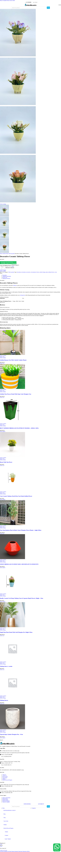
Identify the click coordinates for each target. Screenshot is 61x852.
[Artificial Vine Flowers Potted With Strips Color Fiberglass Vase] (12, 388)
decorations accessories (25, 272)
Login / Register (8, 838)
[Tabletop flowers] (12, 694)
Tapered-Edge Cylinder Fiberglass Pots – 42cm (11, 734)
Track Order (4, 777)
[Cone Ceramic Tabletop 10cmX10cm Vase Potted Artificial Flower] (12, 490)
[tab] (4, 275)
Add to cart (8, 267)
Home (1, 253)
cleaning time (22, 295)
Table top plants (12, 253)
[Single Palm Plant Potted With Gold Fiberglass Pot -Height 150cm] (12, 626)
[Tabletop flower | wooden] (12, 660)
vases (56, 272)
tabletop (14, 285)
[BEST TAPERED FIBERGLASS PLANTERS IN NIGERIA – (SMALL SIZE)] (12, 422)
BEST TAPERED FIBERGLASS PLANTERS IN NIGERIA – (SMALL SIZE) (19, 428)
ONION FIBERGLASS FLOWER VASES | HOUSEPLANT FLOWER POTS (19, 564)
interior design (42, 272)
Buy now (12, 267)
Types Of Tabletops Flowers (5, 265)
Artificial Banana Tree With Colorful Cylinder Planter (13, 360)
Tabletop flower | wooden (6, 666)
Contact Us (4, 775)
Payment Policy (5, 799)
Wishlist (3, 778)
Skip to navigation (3, 0)
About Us (4, 774)
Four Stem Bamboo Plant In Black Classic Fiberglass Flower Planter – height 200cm (20, 530)
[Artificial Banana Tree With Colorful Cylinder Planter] (12, 354)
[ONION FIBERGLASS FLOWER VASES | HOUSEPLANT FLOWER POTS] (12, 558)
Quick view (2, 356)
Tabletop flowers (4, 700)
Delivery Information (6, 797)
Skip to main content (11, 0)
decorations (19, 272)
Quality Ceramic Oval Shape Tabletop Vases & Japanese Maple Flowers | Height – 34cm (21, 598)
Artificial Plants (6, 253)
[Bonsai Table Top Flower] (12, 456)
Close (1, 844)
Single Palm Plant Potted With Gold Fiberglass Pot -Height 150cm (16, 632)
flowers (38, 272)
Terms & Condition (6, 802)
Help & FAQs (5, 798)
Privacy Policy (5, 776)
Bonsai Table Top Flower (6, 462)
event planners (33, 272)
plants (47, 272)
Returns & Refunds (6, 800)
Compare (6, 835)
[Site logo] (30, 5)
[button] (2, 363)
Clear (13, 266)
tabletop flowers (51, 272)
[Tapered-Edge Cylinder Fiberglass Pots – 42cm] (12, 728)
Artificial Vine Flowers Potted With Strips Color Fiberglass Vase (15, 394)
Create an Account (3, 850)
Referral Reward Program (7, 779)
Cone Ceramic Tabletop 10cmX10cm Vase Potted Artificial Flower (16, 496)
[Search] (48, 8)
